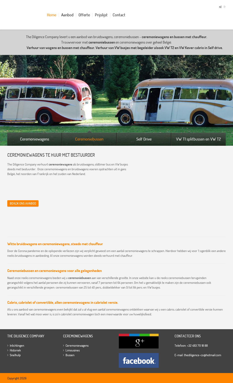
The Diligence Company (20, 15)
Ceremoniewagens (34, 139)
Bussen (70, 355)
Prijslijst (101, 15)
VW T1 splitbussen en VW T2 (198, 139)
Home (51, 15)
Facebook (139, 360)
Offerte (84, 15)
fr (225, 7)
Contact (119, 15)
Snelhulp (15, 355)
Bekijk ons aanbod (23, 203)
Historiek (15, 350)
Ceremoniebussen (89, 139)
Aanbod (67, 15)
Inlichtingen (17, 345)
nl (220, 7)
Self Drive (144, 139)
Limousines (73, 350)
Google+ (139, 341)
